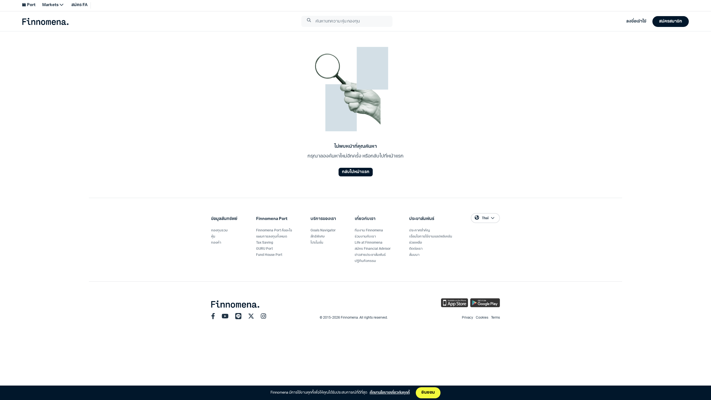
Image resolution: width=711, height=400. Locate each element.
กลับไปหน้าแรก (355, 172)
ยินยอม (428, 393)
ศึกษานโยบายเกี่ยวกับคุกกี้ (390, 392)
